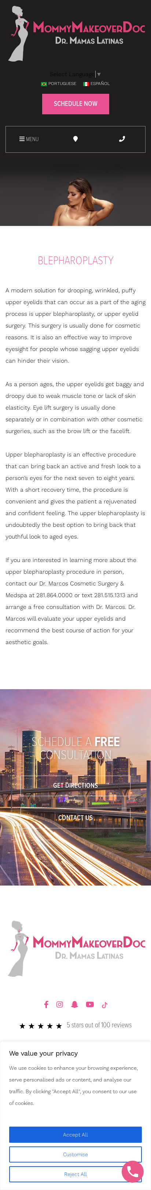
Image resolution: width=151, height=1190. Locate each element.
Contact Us (75, 818)
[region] (75, 1115)
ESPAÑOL (100, 83)
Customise (75, 1154)
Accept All (75, 1135)
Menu (32, 139)
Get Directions (75, 785)
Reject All (75, 1174)
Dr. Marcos (53, 583)
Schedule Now (75, 104)
